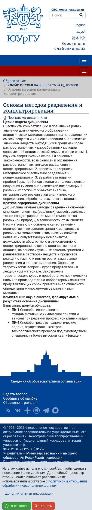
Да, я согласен (16, 506)
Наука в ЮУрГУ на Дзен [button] (27, 410)
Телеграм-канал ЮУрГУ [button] (46, 410)
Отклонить (43, 506)
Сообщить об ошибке (20, 398)
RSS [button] (8, 410)
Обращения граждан (19, 403)
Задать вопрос (15, 394)
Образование (14, 80)
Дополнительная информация (29, 493)
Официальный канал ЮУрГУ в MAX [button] (55, 410)
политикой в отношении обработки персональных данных (44, 483)
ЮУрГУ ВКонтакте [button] (17, 410)
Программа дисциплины (27, 118)
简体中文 (79, 38)
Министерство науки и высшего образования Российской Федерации (40, 455)
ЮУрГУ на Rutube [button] (36, 410)
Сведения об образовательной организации (46, 381)
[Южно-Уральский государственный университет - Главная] (23, 24)
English (80, 25)
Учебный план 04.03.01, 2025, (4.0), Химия (42, 85)
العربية (81, 31)
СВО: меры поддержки (67, 10)
